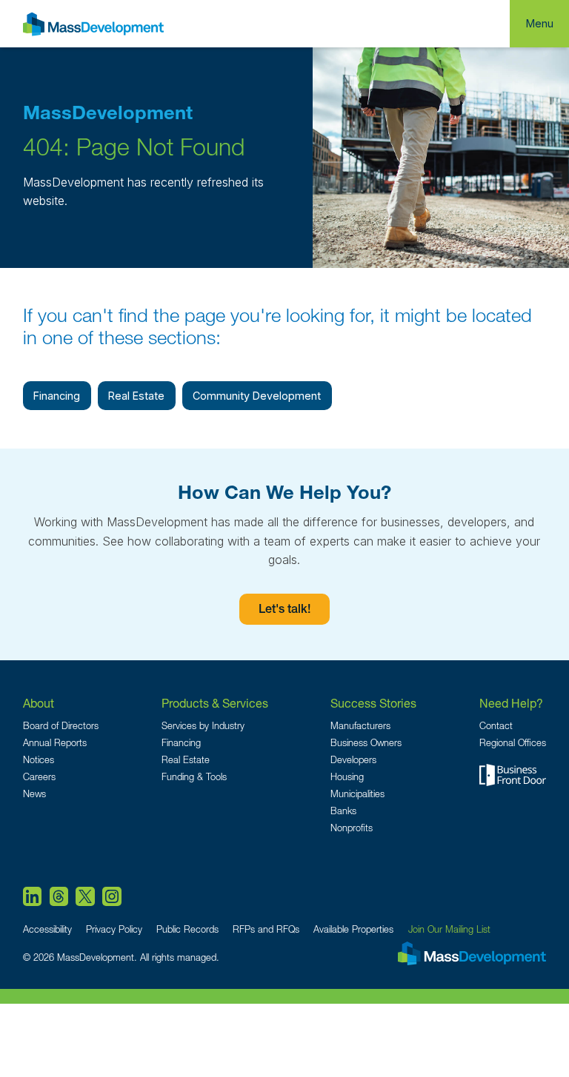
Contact (496, 725)
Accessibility (47, 929)
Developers (353, 759)
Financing (56, 395)
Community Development (257, 395)
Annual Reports (55, 742)
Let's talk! (284, 611)
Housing (347, 776)
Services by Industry (203, 725)
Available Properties (353, 929)
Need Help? (511, 703)
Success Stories (373, 703)
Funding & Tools (194, 776)
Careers (39, 776)
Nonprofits (351, 827)
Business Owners (366, 742)
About (38, 703)
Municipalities (357, 793)
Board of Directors (61, 725)
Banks (343, 810)
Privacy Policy (114, 929)
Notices (38, 759)
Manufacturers (360, 725)
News (34, 793)
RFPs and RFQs (266, 929)
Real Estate (136, 395)
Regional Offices (512, 742)
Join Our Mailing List (449, 929)
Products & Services (215, 703)
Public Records (187, 929)
